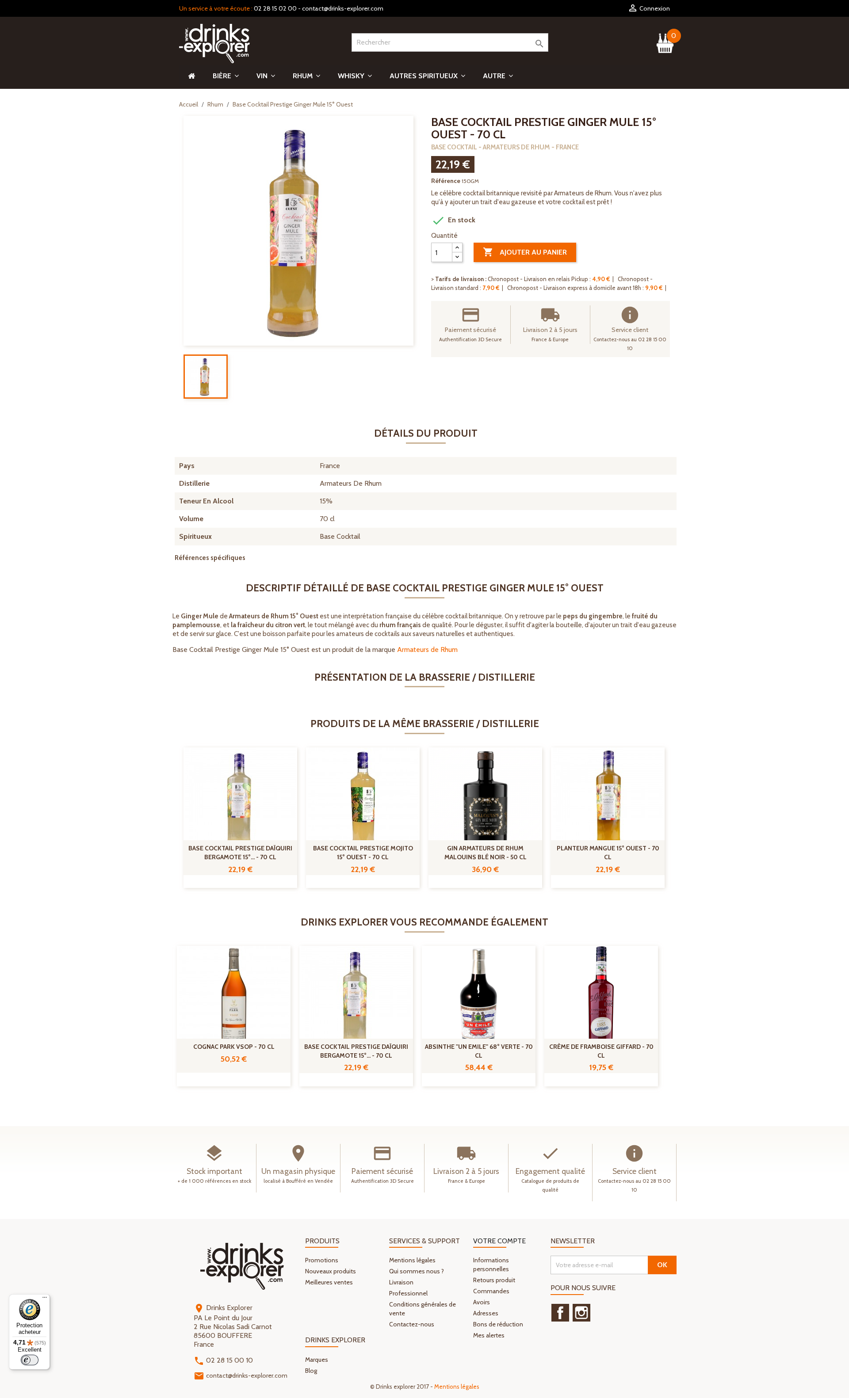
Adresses (485, 1313)
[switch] (29, 1360)
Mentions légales (412, 1260)
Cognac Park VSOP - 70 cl (234, 1047)
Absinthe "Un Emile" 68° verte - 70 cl (479, 1051)
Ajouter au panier (525, 252)
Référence (445, 181)
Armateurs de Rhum (427, 649)
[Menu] (44, 1299)
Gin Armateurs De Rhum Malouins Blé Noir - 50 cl (485, 852)
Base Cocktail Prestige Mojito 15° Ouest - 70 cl (363, 852)
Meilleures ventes (329, 1282)
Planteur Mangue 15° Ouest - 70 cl (608, 852)
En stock (453, 220)
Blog (311, 1371)
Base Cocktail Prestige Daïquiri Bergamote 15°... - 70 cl (240, 852)
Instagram (581, 1313)
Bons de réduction (498, 1324)
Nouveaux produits (330, 1271)
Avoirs (481, 1302)
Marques (316, 1360)
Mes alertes (489, 1335)
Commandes (491, 1291)
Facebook (560, 1313)
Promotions (321, 1260)
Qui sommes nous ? (416, 1271)
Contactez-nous (411, 1324)
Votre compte (499, 1241)
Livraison (401, 1282)
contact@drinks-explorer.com (342, 8)
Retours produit (494, 1280)
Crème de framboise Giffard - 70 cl (601, 1051)
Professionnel (408, 1293)
